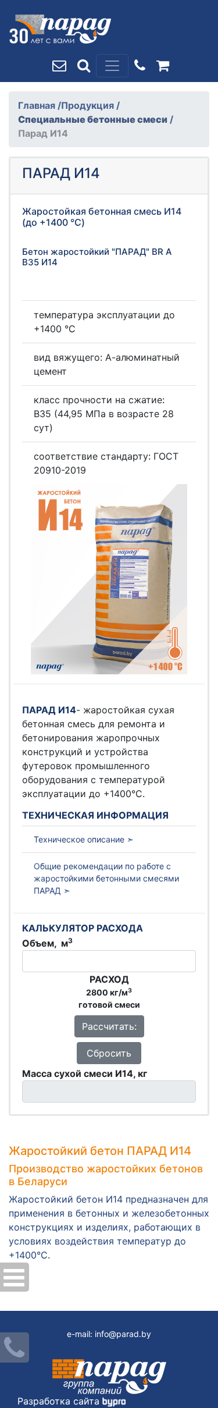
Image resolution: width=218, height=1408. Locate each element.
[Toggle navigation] (112, 65)
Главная (38, 105)
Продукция (88, 105)
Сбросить (109, 1053)
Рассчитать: (109, 1026)
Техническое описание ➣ (84, 839)
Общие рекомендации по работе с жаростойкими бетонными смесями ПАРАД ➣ (106, 878)
